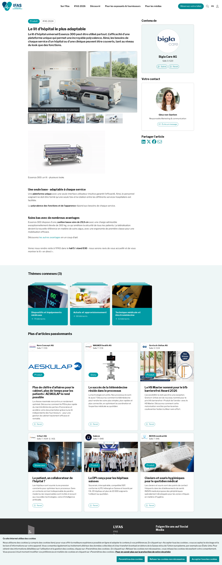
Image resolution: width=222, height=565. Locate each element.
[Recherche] (207, 6)
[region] (111, 549)
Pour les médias (153, 6)
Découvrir (95, 6)
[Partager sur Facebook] (154, 141)
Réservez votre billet (190, 6)
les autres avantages (50, 237)
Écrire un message (169, 124)
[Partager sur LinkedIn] (143, 141)
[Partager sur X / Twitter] (149, 141)
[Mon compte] (217, 6)
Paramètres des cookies (131, 559)
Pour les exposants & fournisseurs (123, 6)
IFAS (115, 531)
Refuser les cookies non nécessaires (167, 559)
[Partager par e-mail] (160, 141)
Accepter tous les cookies (204, 559)
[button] (37, 118)
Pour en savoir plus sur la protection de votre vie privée (143, 552)
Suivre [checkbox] (163, 66)
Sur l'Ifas (65, 6)
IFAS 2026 (80, 6)
